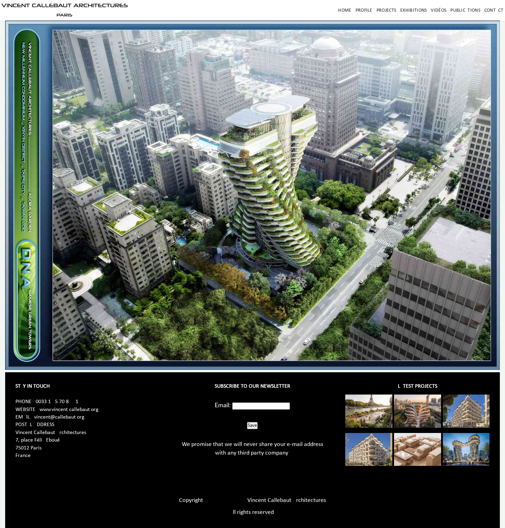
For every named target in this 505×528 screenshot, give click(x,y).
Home (344, 10)
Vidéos (438, 10)
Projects (386, 10)
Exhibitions (413, 10)
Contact (493, 10)
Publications (465, 10)
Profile (364, 10)
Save (252, 425)
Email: (223, 405)
